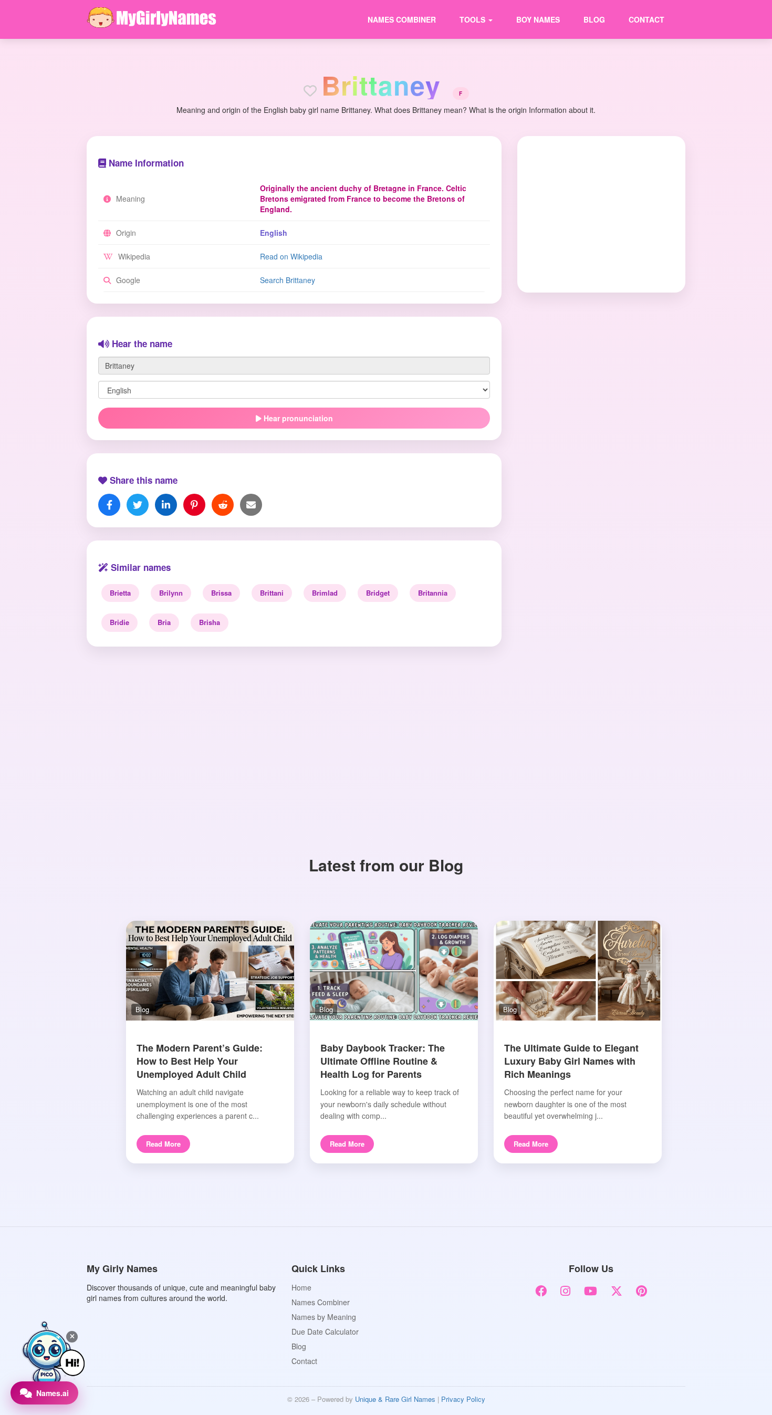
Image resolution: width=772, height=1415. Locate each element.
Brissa (221, 593)
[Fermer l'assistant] (72, 1337)
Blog (594, 19)
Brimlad (325, 593)
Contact (646, 19)
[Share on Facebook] (109, 505)
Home (301, 1287)
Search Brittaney (287, 280)
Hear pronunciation (297, 418)
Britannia (432, 593)
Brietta (120, 593)
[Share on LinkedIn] (166, 505)
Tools (473, 19)
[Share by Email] (251, 505)
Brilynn (171, 593)
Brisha (209, 622)
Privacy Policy (463, 1399)
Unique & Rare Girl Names (395, 1399)
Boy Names (538, 19)
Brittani (272, 593)
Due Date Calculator (325, 1331)
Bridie (119, 622)
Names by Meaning (323, 1317)
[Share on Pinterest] (194, 505)
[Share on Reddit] (223, 505)
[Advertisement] (594, 213)
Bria (164, 622)
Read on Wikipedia (291, 256)
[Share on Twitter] (138, 505)
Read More (163, 1144)
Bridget (378, 593)
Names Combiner (402, 19)
